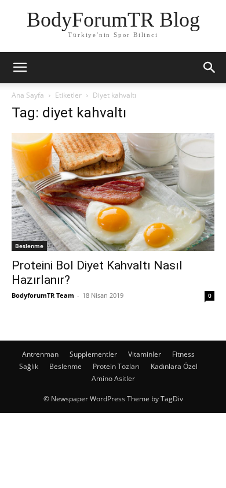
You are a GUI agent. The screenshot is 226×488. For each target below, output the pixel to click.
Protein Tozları (116, 366)
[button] (19, 67)
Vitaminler (144, 354)
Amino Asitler (113, 378)
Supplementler (93, 354)
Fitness (183, 354)
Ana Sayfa (28, 95)
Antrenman (40, 354)
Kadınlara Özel (174, 366)
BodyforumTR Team (43, 295)
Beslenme (29, 246)
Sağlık (28, 366)
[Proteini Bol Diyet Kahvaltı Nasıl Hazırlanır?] (113, 192)
